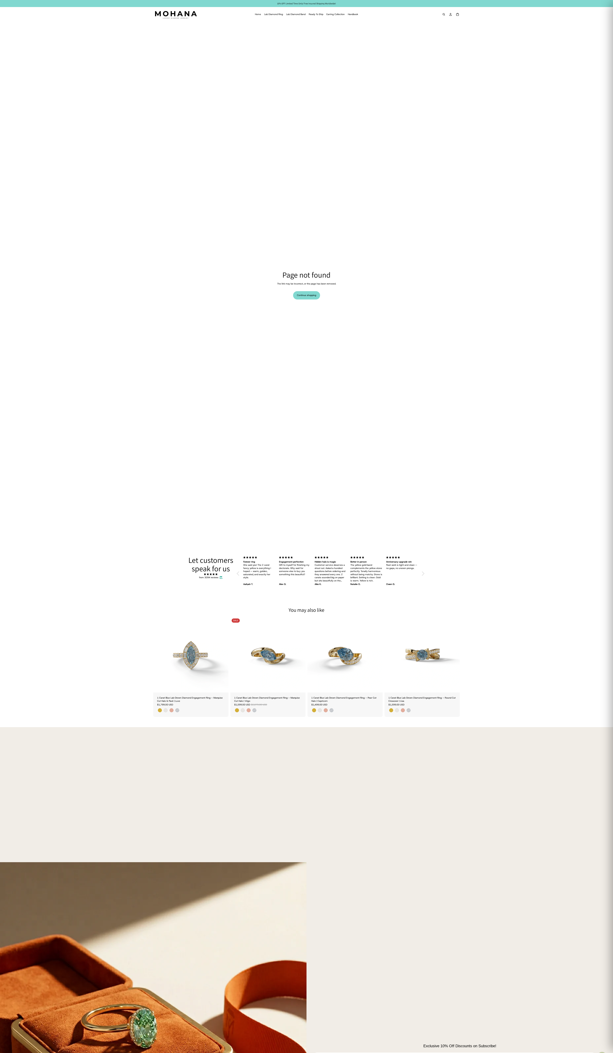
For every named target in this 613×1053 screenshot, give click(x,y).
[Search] (443, 14)
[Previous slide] (158, 654)
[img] (211, 574)
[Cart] (457, 14)
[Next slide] (223, 654)
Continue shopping (306, 295)
